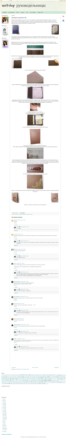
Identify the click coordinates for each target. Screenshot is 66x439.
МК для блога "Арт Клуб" (25, 19)
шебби (6, 383)
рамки (30, 381)
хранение (52, 382)
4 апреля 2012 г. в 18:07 (19, 234)
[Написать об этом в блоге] (21, 212)
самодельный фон (35, 381)
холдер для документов (46, 382)
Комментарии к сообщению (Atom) (23, 369)
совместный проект (55, 381)
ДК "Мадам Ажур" (34, 374)
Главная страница (35, 367)
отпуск (52, 380)
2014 (4, 410)
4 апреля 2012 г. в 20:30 (24, 226)
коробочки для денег (21, 379)
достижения (11, 12)
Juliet (15, 263)
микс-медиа (49, 379)
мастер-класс (21, 214)
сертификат (48, 381)
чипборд (59, 382)
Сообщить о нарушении (6, 434)
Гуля (15, 318)
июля (3, 421)
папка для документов (62, 380)
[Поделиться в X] (22, 212)
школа (20, 383)
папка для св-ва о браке (5, 381)
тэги (17, 382)
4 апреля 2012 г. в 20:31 (24, 240)
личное (32, 379)
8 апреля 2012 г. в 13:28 (24, 331)
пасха (11, 381)
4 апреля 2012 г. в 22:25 (20, 303)
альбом (58, 375)
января (3, 429)
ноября (3, 415)
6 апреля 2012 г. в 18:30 (25, 324)
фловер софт (30, 382)
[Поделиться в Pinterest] (24, 212)
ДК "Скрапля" (40, 374)
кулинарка (27, 379)
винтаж (16, 214)
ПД (51, 374)
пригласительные (20, 381)
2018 (4, 404)
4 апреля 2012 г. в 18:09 (21, 249)
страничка (3, 382)
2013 (4, 411)
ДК (17, 214)
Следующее (14, 367)
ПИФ (17, 12)
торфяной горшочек (12, 382)
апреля (3, 425)
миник (59, 379)
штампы (33, 383)
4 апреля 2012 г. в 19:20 (20, 263)
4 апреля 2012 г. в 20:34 (24, 289)
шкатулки (15, 383)
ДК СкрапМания (47, 374)
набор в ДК (19, 380)
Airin (15, 303)
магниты (36, 379)
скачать (22, 12)
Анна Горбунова (17, 296)
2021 (4, 400)
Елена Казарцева (17, 281)
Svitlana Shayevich (17, 324)
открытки (45, 380)
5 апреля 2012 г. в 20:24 (20, 318)
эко (36, 383)
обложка (27, 214)
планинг (15, 381)
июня (3, 422)
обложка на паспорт (37, 380)
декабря (3, 414)
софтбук (61, 381)
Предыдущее (56, 367)
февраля (4, 428)
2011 (3, 431)
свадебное (42, 381)
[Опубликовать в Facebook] (23, 212)
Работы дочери (56, 374)
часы (55, 382)
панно (56, 380)
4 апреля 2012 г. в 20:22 (24, 281)
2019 (4, 403)
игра (40, 378)
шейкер (11, 383)
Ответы (16, 239)
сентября (4, 418)
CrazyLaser (10, 374)
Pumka (15, 338)
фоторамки (40, 382)
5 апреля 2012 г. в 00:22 (24, 310)
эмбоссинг (30, 214)
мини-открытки (54, 379)
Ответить (15, 222)
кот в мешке (33, 12)
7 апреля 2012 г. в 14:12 (21, 338)
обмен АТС (40, 12)
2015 (4, 408)
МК (27, 12)
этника (46, 383)
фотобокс (35, 382)
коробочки (14, 379)
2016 (4, 407)
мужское (24, 214)
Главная (5, 12)
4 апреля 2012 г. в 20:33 (24, 272)
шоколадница (29, 383)
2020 (4, 401)
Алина (17, 226)
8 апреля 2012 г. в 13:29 (24, 346)
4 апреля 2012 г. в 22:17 (24, 296)
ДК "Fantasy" (26, 374)
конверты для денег (5, 379)
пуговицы (25, 381)
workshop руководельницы (24, 5)
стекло (64, 381)
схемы (7, 382)
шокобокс (23, 383)
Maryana (15, 249)
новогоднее (24, 380)
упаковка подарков (23, 382)
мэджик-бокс (14, 380)
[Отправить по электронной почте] (20, 212)
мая (3, 424)
